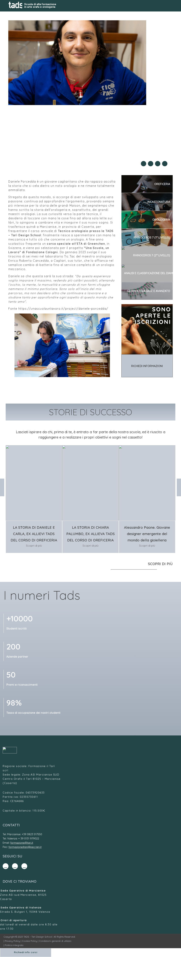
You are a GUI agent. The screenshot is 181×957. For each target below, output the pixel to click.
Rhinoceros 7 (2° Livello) (151, 255)
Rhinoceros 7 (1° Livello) (152, 237)
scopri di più (160, 564)
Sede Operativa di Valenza (21, 907)
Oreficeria (162, 184)
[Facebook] (5, 866)
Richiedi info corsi (25, 952)
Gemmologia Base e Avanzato (148, 291)
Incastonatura (158, 202)
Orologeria (161, 219)
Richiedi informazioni (147, 366)
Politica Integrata (14, 945)
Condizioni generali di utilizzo (55, 941)
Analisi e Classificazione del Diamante (148, 273)
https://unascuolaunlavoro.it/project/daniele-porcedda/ (63, 308)
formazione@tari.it (21, 842)
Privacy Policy (12, 941)
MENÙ (169, 6)
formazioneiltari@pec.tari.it (25, 847)
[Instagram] (15, 866)
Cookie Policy (29, 941)
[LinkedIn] (24, 866)
